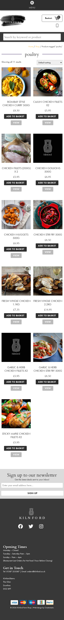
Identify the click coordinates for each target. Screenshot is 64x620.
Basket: (48, 18)
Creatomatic (49, 608)
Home (30, 46)
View (16, 122)
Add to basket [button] (15, 116)
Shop (37, 46)
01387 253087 (13, 571)
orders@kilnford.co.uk (36, 571)
